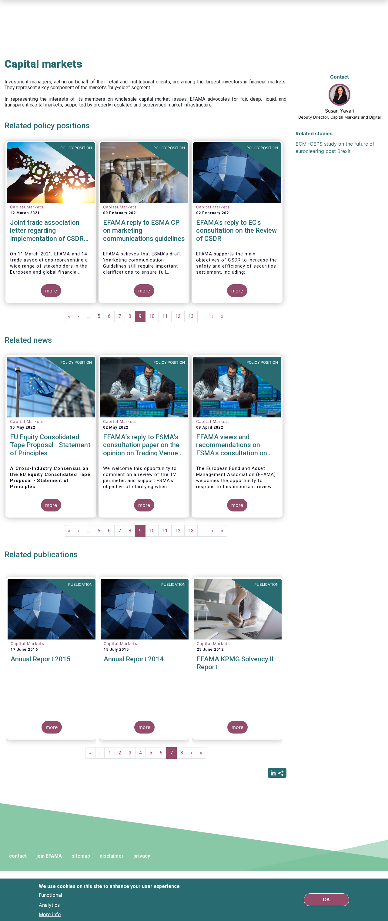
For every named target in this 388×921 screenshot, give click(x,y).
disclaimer (112, 856)
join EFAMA (49, 856)
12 (180, 316)
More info (50, 914)
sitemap (81, 856)
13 (193, 316)
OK (326, 899)
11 (167, 316)
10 (154, 316)
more (51, 291)
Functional (50, 895)
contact (18, 856)
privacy (141, 856)
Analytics (49, 905)
